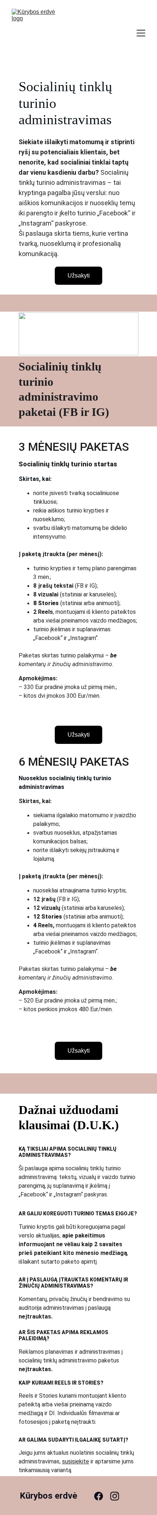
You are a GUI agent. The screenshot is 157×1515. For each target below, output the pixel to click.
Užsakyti (79, 275)
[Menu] (141, 33)
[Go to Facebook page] (102, 1496)
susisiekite (75, 1461)
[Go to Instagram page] (114, 1496)
